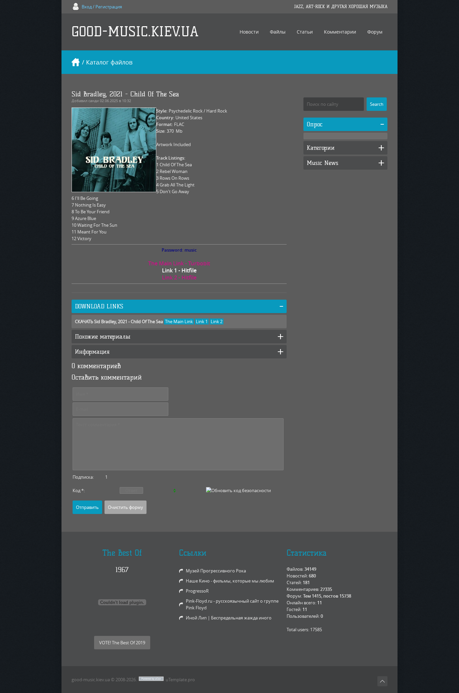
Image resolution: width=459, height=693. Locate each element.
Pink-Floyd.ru (199, 601)
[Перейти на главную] (76, 62)
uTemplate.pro (180, 680)
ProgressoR (197, 591)
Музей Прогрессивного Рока (216, 571)
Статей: (294, 582)
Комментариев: (303, 589)
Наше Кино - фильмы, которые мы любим (230, 581)
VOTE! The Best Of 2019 (122, 643)
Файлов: (295, 569)
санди (93, 100)
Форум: (294, 596)
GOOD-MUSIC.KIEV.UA (135, 32)
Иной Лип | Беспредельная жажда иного (229, 618)
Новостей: (297, 576)
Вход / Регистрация (102, 7)
